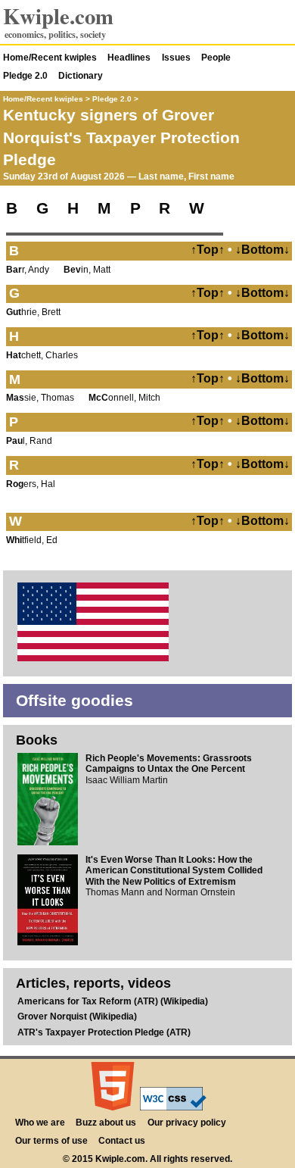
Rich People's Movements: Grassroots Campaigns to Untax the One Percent (168, 763)
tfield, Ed (31, 540)
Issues (176, 57)
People (216, 57)
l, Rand (29, 441)
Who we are (40, 1122)
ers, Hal (30, 484)
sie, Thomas (40, 397)
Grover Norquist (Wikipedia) (77, 1016)
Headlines (129, 57)
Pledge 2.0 (25, 75)
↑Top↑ (208, 249)
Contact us (121, 1140)
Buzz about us (106, 1122)
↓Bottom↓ (262, 249)
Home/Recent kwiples (50, 57)
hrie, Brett (33, 312)
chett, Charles (42, 355)
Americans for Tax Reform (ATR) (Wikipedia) (112, 1001)
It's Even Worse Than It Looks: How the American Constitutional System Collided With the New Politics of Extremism (173, 870)
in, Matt (87, 269)
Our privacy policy (187, 1122)
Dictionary (80, 75)
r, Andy (27, 269)
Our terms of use (51, 1140)
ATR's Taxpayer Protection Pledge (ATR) (104, 1032)
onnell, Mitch (124, 397)
